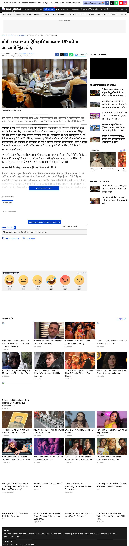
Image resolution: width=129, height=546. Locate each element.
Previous (122, 14)
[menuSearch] (126, 9)
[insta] (125, 3)
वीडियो (91, 9)
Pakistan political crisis (67, 14)
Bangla (56, 3)
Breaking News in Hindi (54, 534)
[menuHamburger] (122, 9)
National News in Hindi (11, 536)
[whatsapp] (116, 3)
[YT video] (121, 3)
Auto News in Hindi (92, 534)
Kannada (24, 3)
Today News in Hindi (107, 534)
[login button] (118, 9)
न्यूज (36, 9)
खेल (96, 9)
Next (125, 14)
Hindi (62, 3)
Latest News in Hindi (20, 534)
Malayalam (7, 3)
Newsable (16, 3)
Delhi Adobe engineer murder (89, 14)
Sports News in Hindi (11, 544)
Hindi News (7, 534)
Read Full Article (44, 188)
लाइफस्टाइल (74, 9)
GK (40, 9)
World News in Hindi (37, 534)
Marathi (68, 3)
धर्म (101, 9)
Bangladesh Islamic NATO (22, 14)
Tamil (51, 3)
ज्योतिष (107, 9)
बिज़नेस (84, 9)
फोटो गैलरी (49, 9)
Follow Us (82, 55)
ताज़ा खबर (29, 9)
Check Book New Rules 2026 (45, 14)
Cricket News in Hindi (28, 544)
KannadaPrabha (35, 3)
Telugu (45, 3)
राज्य (58, 9)
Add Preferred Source (92, 3)
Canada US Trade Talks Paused (114, 14)
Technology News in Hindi (73, 534)
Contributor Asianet (27, 53)
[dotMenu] (113, 9)
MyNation (76, 3)
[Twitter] (112, 3)
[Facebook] (107, 3)
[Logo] (12, 9)
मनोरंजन (64, 9)
